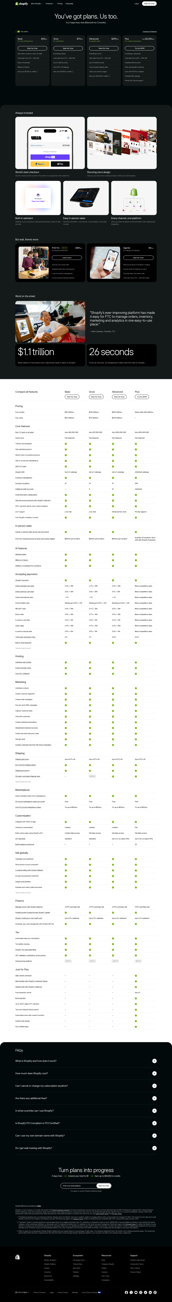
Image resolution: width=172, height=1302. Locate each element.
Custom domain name (23, 668)
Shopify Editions (50, 1264)
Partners (76, 1272)
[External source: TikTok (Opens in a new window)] (145, 1292)
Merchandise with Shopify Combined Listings (31, 981)
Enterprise (69, 4)
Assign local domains (23, 882)
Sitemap (75, 1292)
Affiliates (76, 1276)
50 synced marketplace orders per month (30, 802)
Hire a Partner (135, 1268)
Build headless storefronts (24, 844)
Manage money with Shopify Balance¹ (29, 907)
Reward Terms (78, 1219)
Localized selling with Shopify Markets (29, 870)
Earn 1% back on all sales (24, 432)
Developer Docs (79, 1260)
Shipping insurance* (22, 771)
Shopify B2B (19, 472)
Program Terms (117, 1213)
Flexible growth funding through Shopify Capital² (32, 913)
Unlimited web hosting (23, 662)
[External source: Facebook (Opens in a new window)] (126, 1292)
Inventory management (23, 478)
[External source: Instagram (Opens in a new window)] (140, 1292)
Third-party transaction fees (25, 637)
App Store (76, 1268)
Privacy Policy (63, 1292)
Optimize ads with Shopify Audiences (28, 987)
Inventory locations (22, 483)
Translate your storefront (24, 859)
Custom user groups (22, 1021)
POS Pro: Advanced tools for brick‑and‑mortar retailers (35, 539)
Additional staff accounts (24, 489)
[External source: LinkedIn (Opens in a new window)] (150, 1292)
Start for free (149, 4)
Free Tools (105, 1276)
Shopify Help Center (137, 1260)
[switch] (17, 31)
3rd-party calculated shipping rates (27, 776)
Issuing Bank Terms (102, 1213)
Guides (104, 1268)
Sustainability (49, 1280)
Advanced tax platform (23, 961)
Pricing (59, 4)
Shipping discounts (22, 759)
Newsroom (48, 1276)
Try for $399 (140, 48)
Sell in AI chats (20, 466)
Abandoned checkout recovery (26, 728)
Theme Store (77, 1264)
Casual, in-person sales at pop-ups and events (32, 532)
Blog (103, 1260)
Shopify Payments (22, 580)
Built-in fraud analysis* (23, 643)
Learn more (67, 258)
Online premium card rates (24, 592)
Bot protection (20, 998)
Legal (52, 1292)
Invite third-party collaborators (26, 495)
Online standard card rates (24, 586)
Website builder (20, 554)
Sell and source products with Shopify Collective (32, 500)
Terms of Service (39, 1292)
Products (49, 4)
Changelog (105, 1280)
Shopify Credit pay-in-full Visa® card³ (28, 918)
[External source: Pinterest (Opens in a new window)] (155, 1292)
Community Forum (136, 1264)
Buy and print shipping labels (25, 765)
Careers (47, 1268)
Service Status (135, 1272)
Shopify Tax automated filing (25, 950)
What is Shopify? (50, 1260)
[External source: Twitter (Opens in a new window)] (131, 1292)
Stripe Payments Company (61, 1210)
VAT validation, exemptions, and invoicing (30, 955)
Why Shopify (36, 4)
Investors (47, 1272)
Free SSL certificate (22, 674)
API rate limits (20, 839)
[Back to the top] (17, 1256)
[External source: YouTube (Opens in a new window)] (136, 1292)
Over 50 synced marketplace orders (28, 807)
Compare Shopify (108, 1264)
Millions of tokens (21, 560)
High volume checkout (23, 975)
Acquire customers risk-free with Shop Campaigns (33, 745)
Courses (105, 1272)
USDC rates (19, 626)
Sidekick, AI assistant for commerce (28, 566)
